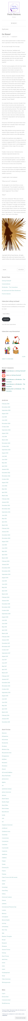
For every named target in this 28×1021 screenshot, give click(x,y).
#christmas (5, 739)
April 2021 (4, 521)
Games (4, 880)
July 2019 (4, 581)
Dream (3, 864)
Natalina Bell (9, 389)
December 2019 (6, 567)
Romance (4, 946)
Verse (3, 975)
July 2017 (4, 659)
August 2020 (5, 541)
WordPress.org (6, 1003)
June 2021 (4, 515)
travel (3, 969)
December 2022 (6, 472)
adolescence (5, 779)
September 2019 (6, 574)
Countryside (5, 848)
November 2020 (6, 538)
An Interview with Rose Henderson (11, 290)
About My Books (6, 775)
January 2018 (5, 640)
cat (3, 821)
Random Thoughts (7, 936)
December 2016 (6, 682)
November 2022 (6, 476)
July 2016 (4, 699)
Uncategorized (6, 972)
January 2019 (5, 600)
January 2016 (5, 718)
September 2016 (6, 692)
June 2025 (4, 420)
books (3, 815)
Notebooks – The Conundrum (10, 287)
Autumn (4, 795)
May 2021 (4, 518)
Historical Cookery (7, 897)
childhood (4, 828)
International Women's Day (9, 907)
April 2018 (4, 630)
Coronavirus (5, 841)
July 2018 (4, 620)
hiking (3, 893)
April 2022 (4, 492)
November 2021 (6, 508)
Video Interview (6, 979)
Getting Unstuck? (6, 280)
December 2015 (6, 722)
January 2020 (5, 564)
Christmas (4, 834)
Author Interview (6, 792)
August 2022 (5, 482)
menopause (5, 916)
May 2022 (4, 489)
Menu (15, 23)
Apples (4, 782)
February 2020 (5, 561)
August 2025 (5, 413)
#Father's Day (5, 749)
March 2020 (5, 558)
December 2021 (6, 505)
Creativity (4, 851)
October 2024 (5, 426)
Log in (3, 993)
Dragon (4, 861)
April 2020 (4, 554)
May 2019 (4, 587)
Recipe (4, 939)
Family (4, 870)
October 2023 (5, 446)
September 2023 (6, 449)
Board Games (5, 798)
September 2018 (6, 613)
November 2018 (6, 607)
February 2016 (5, 715)
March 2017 (5, 672)
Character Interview (7, 825)
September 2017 (6, 653)
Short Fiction (5, 956)
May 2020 (4, 551)
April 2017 (4, 669)
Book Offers (5, 805)
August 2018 (5, 617)
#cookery (4, 746)
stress (3, 962)
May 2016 (4, 705)
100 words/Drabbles (7, 772)
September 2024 (6, 430)
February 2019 (5, 597)
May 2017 (4, 666)
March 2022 (5, 495)
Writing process (6, 982)
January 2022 (5, 502)
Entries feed (5, 996)
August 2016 (5, 695)
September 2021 (6, 512)
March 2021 (5, 525)
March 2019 (5, 594)
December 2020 (6, 535)
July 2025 (4, 417)
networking (5, 926)
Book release (5, 808)
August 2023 (5, 453)
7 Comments (13, 36)
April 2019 (4, 590)
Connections (5, 838)
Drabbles (4, 857)
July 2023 (4, 456)
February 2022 (5, 499)
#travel (4, 769)
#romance (4, 766)
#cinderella (5, 743)
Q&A (3, 933)
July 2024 (4, 436)
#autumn (4, 733)
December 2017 (6, 643)
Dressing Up (5, 867)
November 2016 (6, 686)
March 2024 (5, 440)
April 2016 (4, 709)
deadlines (4, 854)
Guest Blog (5, 890)
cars (3, 818)
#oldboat (4, 759)
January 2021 (5, 531)
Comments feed (6, 1000)
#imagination (5, 756)
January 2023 (5, 469)
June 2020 (4, 548)
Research (4, 943)
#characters (5, 736)
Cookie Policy (4, 1015)
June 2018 (4, 623)
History (4, 900)
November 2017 (6, 646)
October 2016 (5, 689)
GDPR (3, 884)
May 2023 (4, 462)
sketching (4, 959)
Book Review (5, 811)
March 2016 (5, 712)
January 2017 (5, 679)
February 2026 (5, 403)
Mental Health (6, 920)
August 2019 (5, 577)
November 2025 (6, 407)
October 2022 (5, 479)
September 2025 (6, 410)
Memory (4, 913)
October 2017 (5, 650)
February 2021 (5, 528)
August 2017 (5, 656)
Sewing (4, 952)
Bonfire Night (5, 802)
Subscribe (6, 319)
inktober (4, 903)
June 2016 (4, 702)
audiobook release (7, 788)
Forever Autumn (6, 293)
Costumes (4, 844)
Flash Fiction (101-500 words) (9, 877)
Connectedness (6, 284)
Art (3, 785)
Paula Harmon (14, 14)
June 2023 (4, 459)
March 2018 (5, 633)
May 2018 (4, 627)
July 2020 (4, 544)
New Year (4, 930)
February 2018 (5, 636)
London (4, 910)
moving (4, 923)
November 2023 (6, 443)
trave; (3, 966)
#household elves (6, 752)
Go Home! (6, 34)
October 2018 (5, 610)
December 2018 (6, 604)
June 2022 (4, 485)
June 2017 (4, 663)
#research (4, 762)
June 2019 (4, 584)
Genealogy (5, 887)
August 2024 (5, 433)
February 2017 (5, 676)
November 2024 (6, 423)
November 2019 (6, 571)
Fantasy (4, 874)
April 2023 (4, 466)
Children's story (6, 831)
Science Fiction (6, 949)
